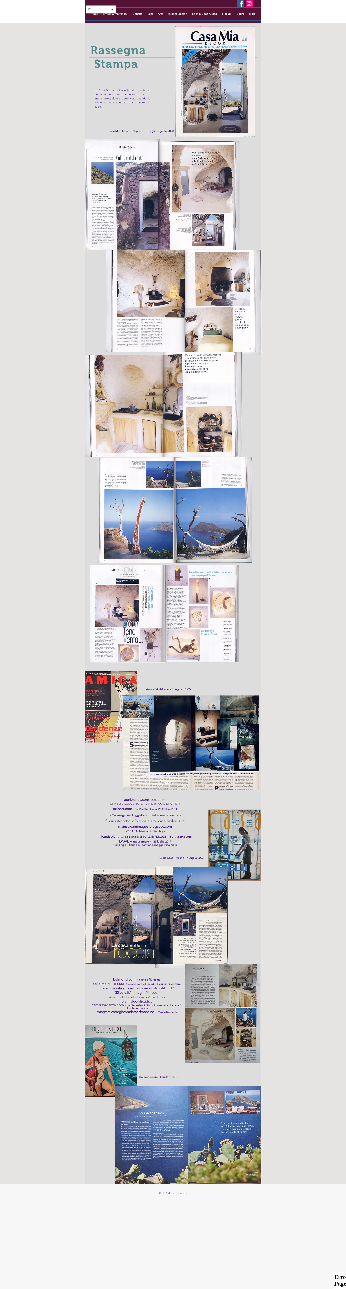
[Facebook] (240, 3)
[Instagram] (249, 3)
